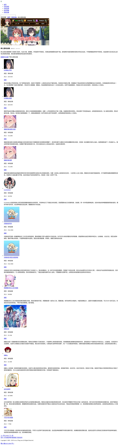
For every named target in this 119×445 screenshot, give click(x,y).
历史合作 (19, 437)
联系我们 (14, 437)
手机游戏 (6, 6)
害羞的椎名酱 (8, 160)
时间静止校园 (8, 98)
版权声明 (8, 437)
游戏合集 (6, 12)
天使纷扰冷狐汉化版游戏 (11, 257)
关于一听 (3, 437)
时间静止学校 (8, 70)
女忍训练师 (7, 389)
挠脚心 (6, 355)
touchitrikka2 (7, 189)
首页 (5, 4)
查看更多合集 (4, 57)
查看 (5, 80)
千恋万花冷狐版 (8, 417)
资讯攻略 (6, 10)
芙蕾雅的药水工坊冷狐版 (11, 288)
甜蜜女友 (6, 329)
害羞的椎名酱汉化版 (10, 129)
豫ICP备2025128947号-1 (7, 443)
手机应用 (6, 8)
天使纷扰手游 (8, 223)
